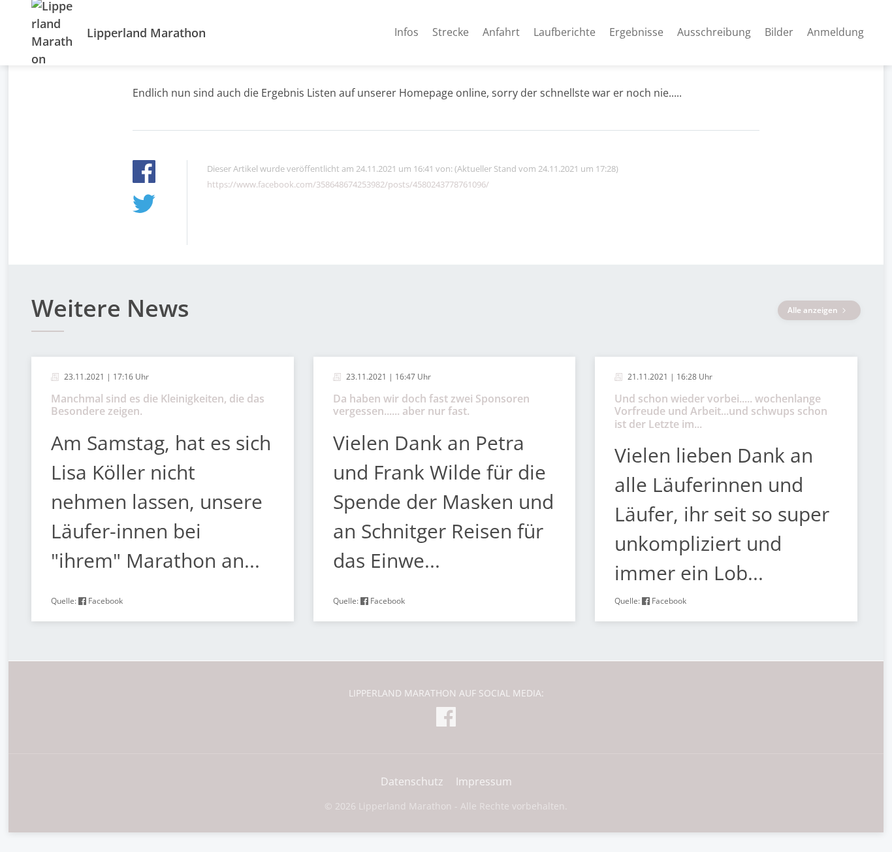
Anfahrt (501, 32)
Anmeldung (835, 32)
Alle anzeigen (814, 310)
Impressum (484, 781)
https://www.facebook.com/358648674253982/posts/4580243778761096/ (348, 184)
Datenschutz (412, 781)
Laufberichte (565, 32)
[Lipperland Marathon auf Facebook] (446, 719)
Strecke (450, 32)
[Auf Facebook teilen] (144, 173)
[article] (162, 489)
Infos (406, 32)
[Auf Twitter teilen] (144, 205)
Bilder (779, 32)
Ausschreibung (714, 32)
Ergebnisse (636, 32)
